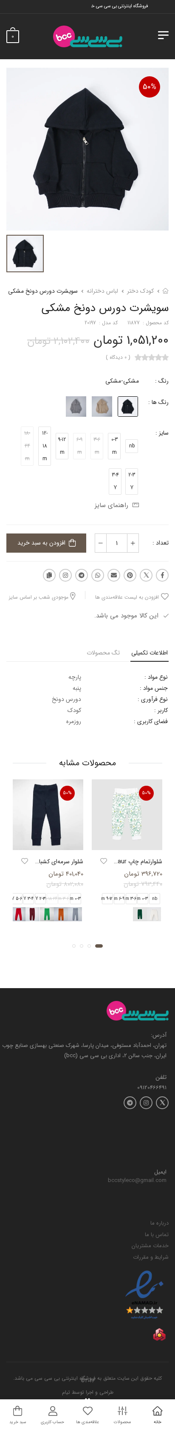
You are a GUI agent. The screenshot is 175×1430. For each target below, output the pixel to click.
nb (132, 446)
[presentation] (84, 914)
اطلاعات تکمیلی (149, 652)
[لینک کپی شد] (49, 575)
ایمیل (160, 1172)
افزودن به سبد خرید (41, 543)
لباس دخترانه (102, 291)
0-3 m (114, 445)
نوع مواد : (156, 677)
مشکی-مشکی (122, 381)
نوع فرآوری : (153, 699)
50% (149, 87)
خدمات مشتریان (150, 1245)
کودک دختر (140, 291)
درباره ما (159, 1223)
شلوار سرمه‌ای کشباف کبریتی (50, 861)
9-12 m (62, 445)
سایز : (162, 433)
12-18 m (45, 446)
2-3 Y (131, 481)
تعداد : (160, 543)
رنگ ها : (158, 402)
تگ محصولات (103, 652)
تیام (66, 1392)
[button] (99, 946)
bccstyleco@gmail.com (137, 1180)
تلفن (161, 1077)
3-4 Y (115, 481)
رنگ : (162, 381)
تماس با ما (157, 1234)
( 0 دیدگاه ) (118, 357)
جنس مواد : (154, 688)
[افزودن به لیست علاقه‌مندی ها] (103, 861)
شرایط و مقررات (151, 1257)
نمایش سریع (127, 842)
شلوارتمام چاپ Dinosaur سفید (125, 861)
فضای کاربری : (151, 721)
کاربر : (161, 710)
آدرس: (159, 1035)
